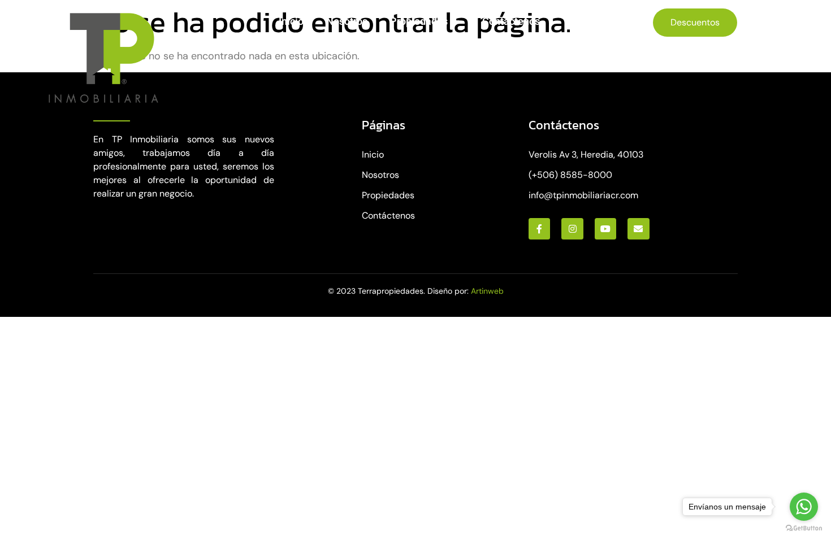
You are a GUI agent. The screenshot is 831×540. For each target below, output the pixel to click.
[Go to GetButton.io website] (804, 528)
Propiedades (419, 21)
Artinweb (487, 291)
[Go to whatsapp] (804, 507)
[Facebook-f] (539, 228)
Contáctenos (511, 21)
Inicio (291, 21)
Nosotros (346, 21)
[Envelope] (638, 228)
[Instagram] (572, 228)
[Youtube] (605, 228)
